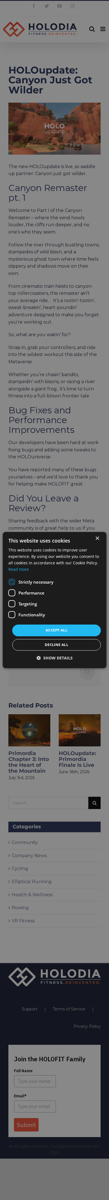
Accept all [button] (56, 630)
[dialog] (54, 600)
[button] (55, 658)
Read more (18, 569)
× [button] (97, 538)
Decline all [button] (56, 644)
